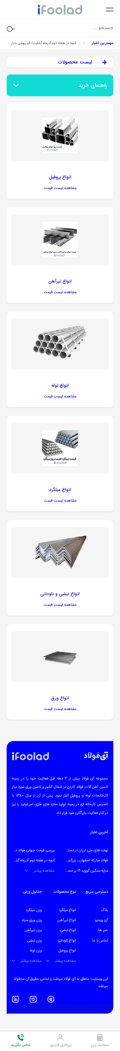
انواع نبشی (68, 930)
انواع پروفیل (67, 950)
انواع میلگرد (67, 910)
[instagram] (33, 999)
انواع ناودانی (67, 940)
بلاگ (104, 910)
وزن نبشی (34, 940)
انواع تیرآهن (67, 920)
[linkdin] (15, 999)
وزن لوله (36, 950)
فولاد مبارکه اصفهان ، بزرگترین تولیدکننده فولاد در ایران (68, 860)
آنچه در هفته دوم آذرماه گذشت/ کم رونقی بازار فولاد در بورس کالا (41, 43)
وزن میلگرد (34, 910)
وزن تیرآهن (33, 930)
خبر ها (103, 930)
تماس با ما (100, 940)
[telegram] (50, 999)
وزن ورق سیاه (32, 920)
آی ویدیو (101, 920)
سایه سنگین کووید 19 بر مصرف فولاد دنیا (78, 871)
